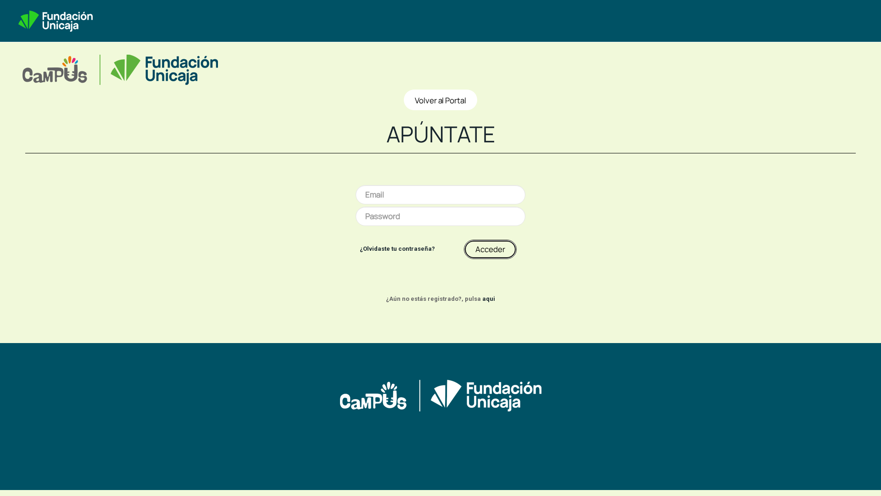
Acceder (490, 249)
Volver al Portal (440, 100)
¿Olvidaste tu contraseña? (397, 248)
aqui (488, 298)
